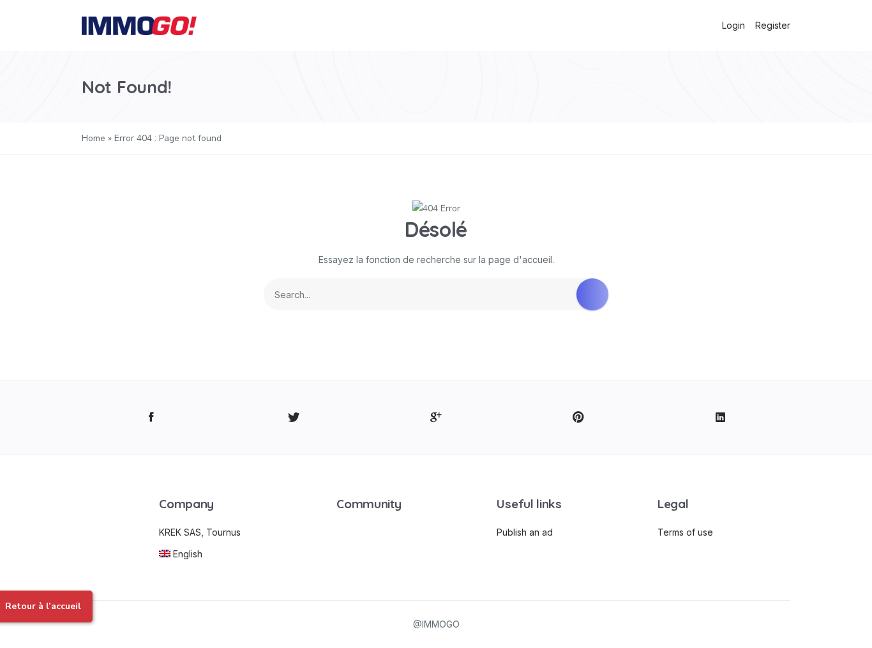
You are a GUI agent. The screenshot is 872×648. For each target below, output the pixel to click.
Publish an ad (525, 532)
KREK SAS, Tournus (200, 532)
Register (772, 25)
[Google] (436, 418)
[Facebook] (151, 418)
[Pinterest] (578, 418)
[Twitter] (294, 418)
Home (93, 138)
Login (733, 25)
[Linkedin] (720, 418)
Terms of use (685, 532)
